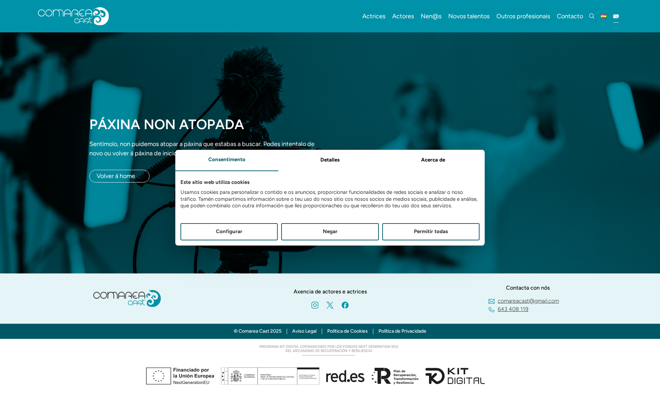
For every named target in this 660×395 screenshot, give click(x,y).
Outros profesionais (523, 16)
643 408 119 (513, 309)
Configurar (229, 231)
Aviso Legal (304, 331)
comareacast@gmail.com (528, 301)
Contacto (570, 16)
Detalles (330, 160)
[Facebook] (345, 305)
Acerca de (433, 160)
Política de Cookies (347, 331)
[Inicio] (73, 16)
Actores (403, 16)
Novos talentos (469, 16)
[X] (330, 305)
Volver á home (116, 176)
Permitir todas (431, 231)
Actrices (373, 16)
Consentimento (226, 159)
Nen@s (431, 16)
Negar (330, 231)
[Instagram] (315, 305)
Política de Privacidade (402, 331)
